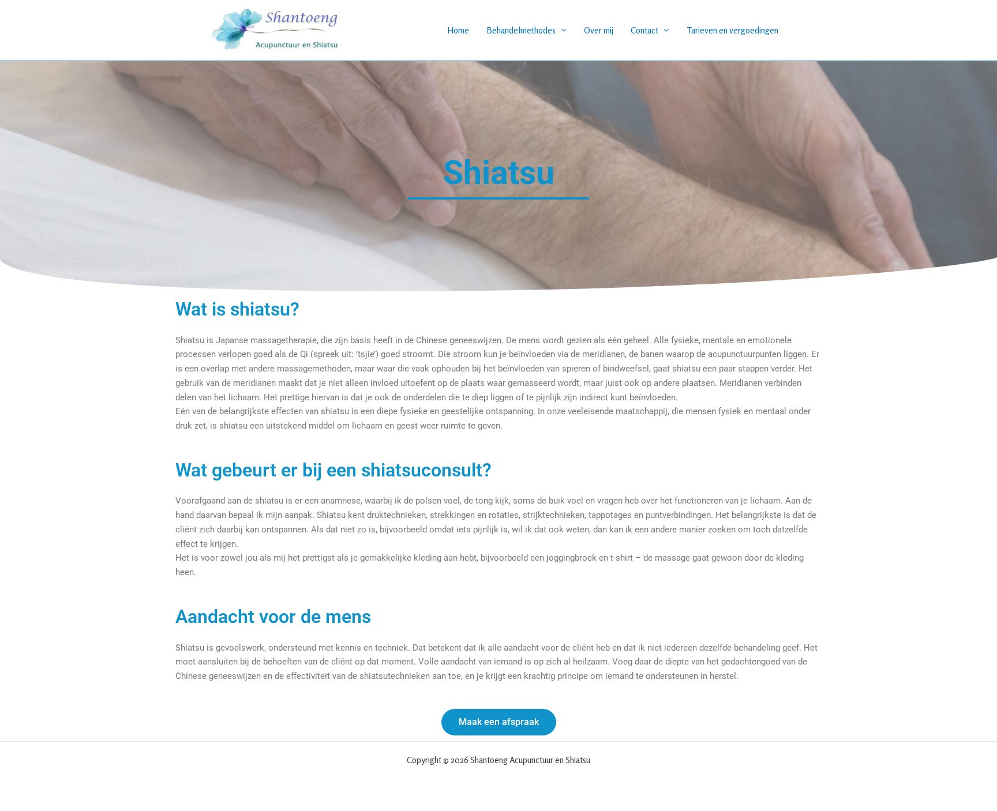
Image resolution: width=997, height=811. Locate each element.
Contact (644, 30)
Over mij (598, 30)
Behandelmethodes (521, 30)
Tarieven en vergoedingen (732, 30)
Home (458, 30)
